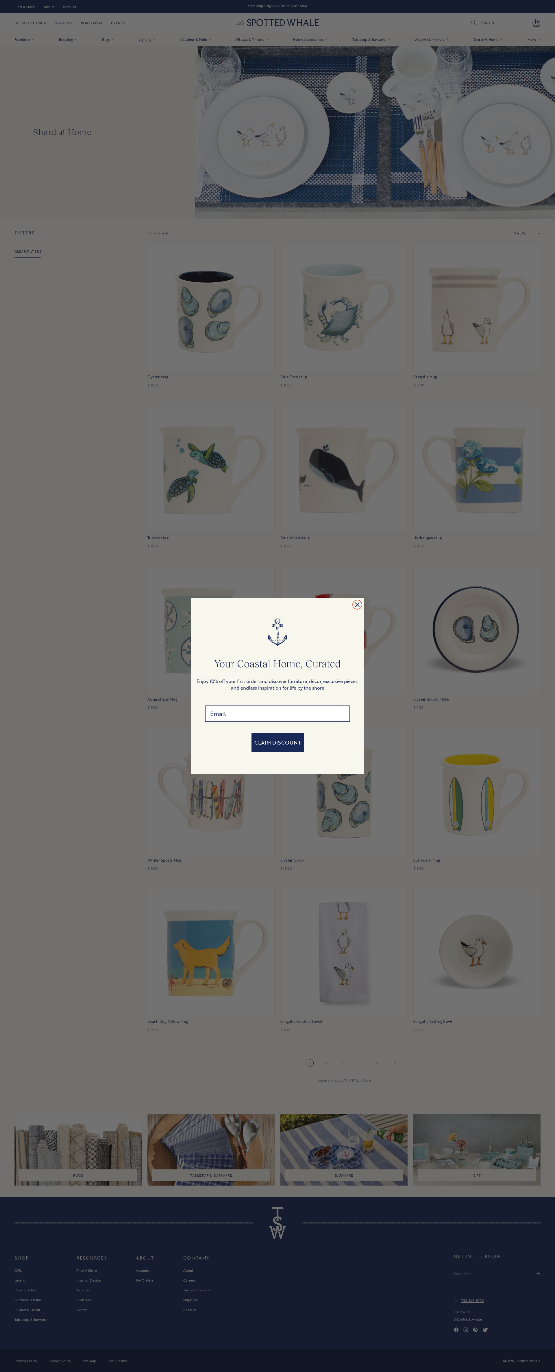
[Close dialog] (357, 604)
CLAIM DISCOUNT (277, 742)
